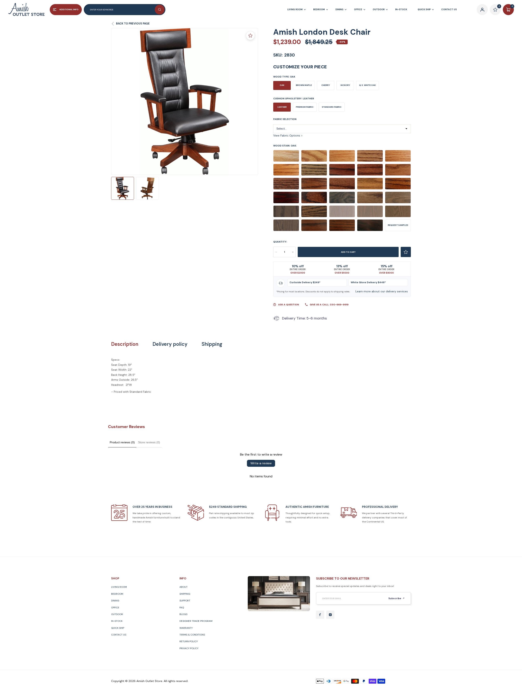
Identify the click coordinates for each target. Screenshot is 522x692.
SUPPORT (184, 600)
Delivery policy (170, 344)
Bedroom (117, 594)
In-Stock (117, 621)
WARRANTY (186, 628)
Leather (282, 107)
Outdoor (117, 614)
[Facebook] (320, 615)
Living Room (119, 587)
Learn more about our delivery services (381, 291)
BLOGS (183, 614)
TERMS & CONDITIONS (192, 634)
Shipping (212, 344)
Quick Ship (117, 628)
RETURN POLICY (188, 641)
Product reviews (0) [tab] (122, 442)
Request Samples (398, 225)
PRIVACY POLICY (188, 648)
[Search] (160, 9)
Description (124, 344)
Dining (115, 600)
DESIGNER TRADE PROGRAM (195, 621)
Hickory (345, 85)
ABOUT (183, 587)
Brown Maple (304, 85)
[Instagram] (330, 615)
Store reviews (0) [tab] (149, 442)
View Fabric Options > (288, 135)
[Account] (482, 9)
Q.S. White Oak (367, 85)
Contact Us (118, 634)
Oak (282, 85)
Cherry (325, 85)
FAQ (181, 607)
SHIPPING (184, 594)
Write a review (261, 463)
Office (115, 607)
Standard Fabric (332, 107)
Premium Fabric (305, 107)
